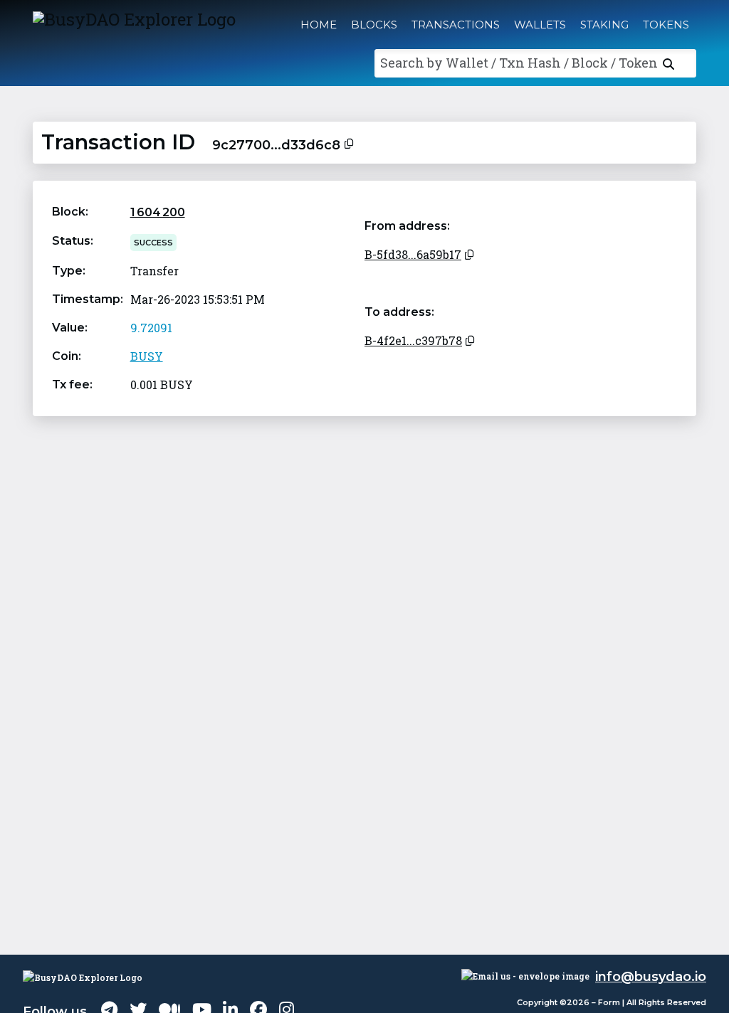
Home (318, 24)
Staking (604, 24)
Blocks (374, 24)
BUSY (146, 356)
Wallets (540, 24)
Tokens (666, 24)
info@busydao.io (650, 977)
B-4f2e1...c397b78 (413, 340)
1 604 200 (157, 212)
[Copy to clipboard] (349, 142)
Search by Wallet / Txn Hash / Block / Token (519, 62)
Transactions (455, 24)
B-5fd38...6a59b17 (412, 254)
